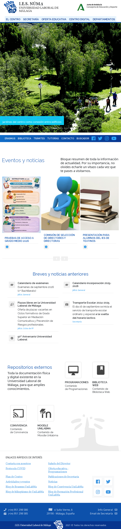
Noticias (52, 481)
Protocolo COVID (15, 468)
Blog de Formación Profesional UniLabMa (65, 493)
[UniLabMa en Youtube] (113, 138)
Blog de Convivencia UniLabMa (65, 486)
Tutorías (53, 138)
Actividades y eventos (18, 481)
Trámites (39, 138)
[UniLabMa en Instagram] (107, 138)
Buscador (83, 138)
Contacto (67, 138)
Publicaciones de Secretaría (63, 476)
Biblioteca (24, 138)
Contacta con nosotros (18, 463)
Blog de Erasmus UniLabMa (21, 486)
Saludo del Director (59, 463)
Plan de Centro (14, 476)
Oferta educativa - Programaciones (58, 470)
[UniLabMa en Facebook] (93, 138)
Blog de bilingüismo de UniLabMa (25, 491)
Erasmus (10, 138)
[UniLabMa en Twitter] (100, 138)
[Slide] (49, 128)
